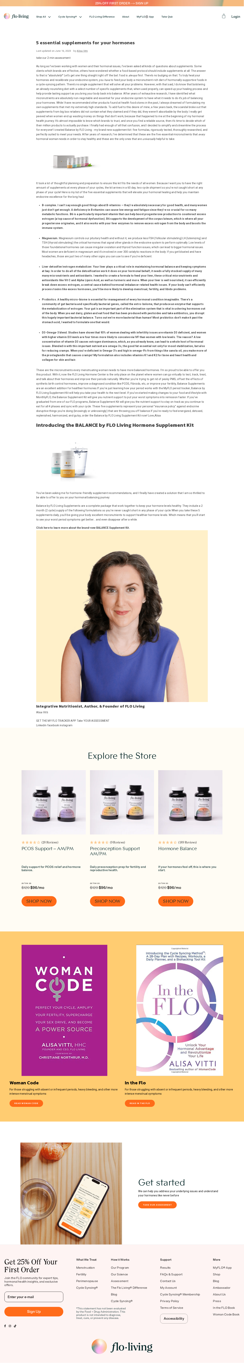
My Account (168, 1288)
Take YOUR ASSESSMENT (93, 720)
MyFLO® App (222, 1268)
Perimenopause (87, 1281)
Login (235, 17)
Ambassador (221, 1288)
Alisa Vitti (82, 50)
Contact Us (168, 1281)
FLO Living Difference (102, 16)
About (125, 16)
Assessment (119, 1281)
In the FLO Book (224, 1308)
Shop (216, 1274)
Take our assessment (157, 1204)
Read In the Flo (140, 1103)
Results (165, 1268)
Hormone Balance (177, 848)
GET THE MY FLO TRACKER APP (56, 720)
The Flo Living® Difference (129, 1288)
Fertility (81, 1274)
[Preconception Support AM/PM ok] (122, 802)
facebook (53, 725)
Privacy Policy (169, 1301)
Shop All (41, 16)
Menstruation (85, 1268)
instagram (66, 725)
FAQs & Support (171, 1274)
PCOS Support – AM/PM (48, 848)
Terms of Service (171, 1308)
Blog (114, 1294)
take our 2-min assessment (53, 57)
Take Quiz (167, 16)
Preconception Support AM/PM (115, 851)
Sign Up (34, 1311)
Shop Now (39, 901)
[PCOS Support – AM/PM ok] (54, 802)
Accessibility (174, 1318)
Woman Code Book (226, 1314)
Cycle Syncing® (67, 16)
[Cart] (223, 16)
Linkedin (41, 725)
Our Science (119, 1274)
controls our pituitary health (91, 238)
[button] (40, 843)
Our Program (120, 1268)
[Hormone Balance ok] (190, 802)
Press (217, 1301)
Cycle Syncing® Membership (180, 1294)
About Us (219, 1294)
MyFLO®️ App (145, 16)
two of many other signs (90, 256)
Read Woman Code (26, 1103)
